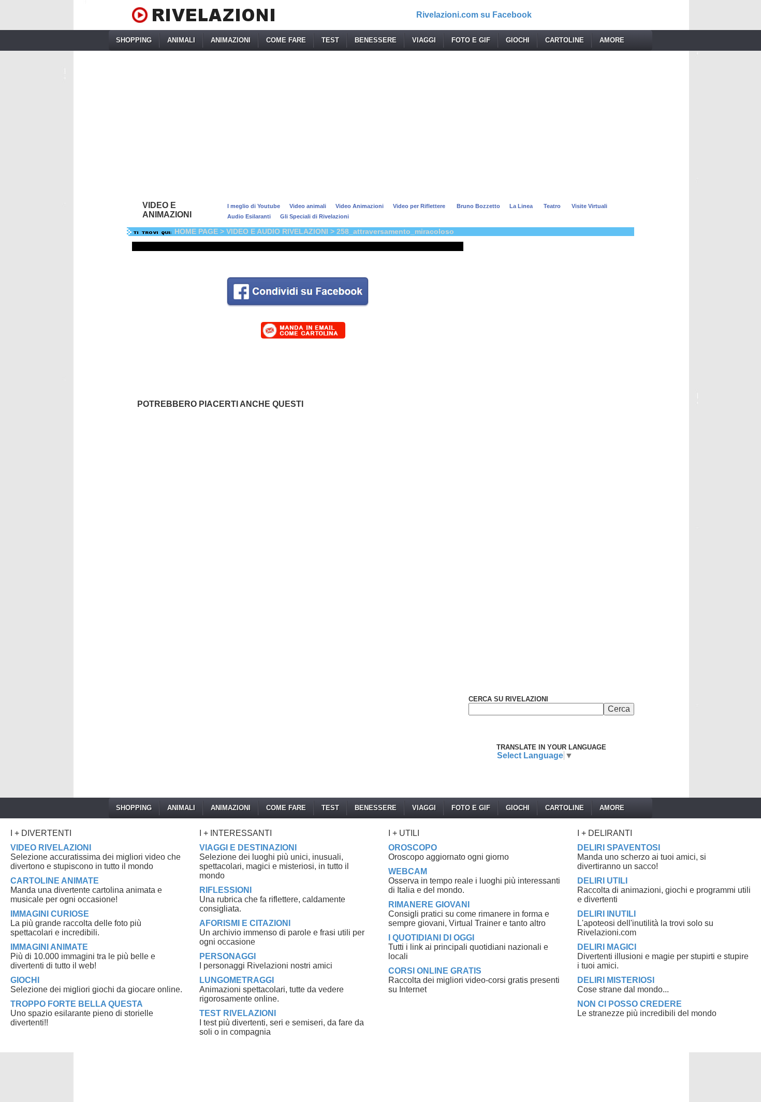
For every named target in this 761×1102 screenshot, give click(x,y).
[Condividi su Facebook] (297, 290)
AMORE (611, 40)
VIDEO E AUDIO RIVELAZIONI (277, 231)
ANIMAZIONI (231, 40)
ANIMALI (181, 40)
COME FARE (286, 40)
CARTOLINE (564, 40)
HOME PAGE (196, 231)
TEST (330, 40)
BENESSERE (376, 40)
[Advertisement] (380, 123)
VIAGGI (424, 40)
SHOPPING (134, 40)
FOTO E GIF (470, 40)
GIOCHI (518, 40)
